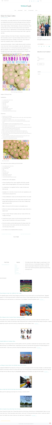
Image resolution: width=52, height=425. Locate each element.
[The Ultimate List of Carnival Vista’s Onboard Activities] (26, 310)
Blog (1, 17)
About (16, 264)
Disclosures (16, 269)
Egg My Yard (16, 270)
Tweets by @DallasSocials (5, 264)
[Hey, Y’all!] (44, 26)
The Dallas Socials (26, 5)
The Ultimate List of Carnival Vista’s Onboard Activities (12, 317)
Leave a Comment (10, 14)
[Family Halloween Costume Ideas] (26, 334)
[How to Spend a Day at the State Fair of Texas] (26, 401)
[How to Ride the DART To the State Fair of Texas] (26, 382)
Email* (38, 57)
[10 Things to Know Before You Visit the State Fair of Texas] (26, 358)
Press (15, 271)
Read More (41, 299)
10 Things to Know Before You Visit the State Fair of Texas (13, 365)
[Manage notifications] (50, 423)
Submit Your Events (18, 273)
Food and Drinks (5, 17)
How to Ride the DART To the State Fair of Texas (11, 389)
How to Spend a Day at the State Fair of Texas (10, 409)
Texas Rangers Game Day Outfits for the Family (11, 293)
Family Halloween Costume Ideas (7, 341)
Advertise (16, 265)
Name (38, 60)
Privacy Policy (17, 272)
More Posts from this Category (5, 420)
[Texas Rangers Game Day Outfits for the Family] (26, 286)
